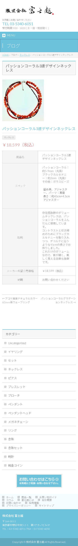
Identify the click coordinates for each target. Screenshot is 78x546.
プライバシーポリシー (18, 505)
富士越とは (27, 500)
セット (12, 360)
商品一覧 (26, 497)
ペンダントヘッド (19, 413)
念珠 (11, 439)
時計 (11, 456)
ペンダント (15, 404)
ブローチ (14, 395)
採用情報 (34, 502)
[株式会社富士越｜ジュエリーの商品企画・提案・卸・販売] (29, 12)
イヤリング (15, 352)
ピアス (12, 378)
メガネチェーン (18, 422)
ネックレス (15, 369)
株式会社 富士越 (35, 541)
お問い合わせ (13, 502)
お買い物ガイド (48, 497)
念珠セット (15, 448)
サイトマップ (46, 505)
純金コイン (15, 465)
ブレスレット (17, 387)
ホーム (10, 497)
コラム (10, 500)
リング (12, 430)
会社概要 (47, 500)
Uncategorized (17, 343)
